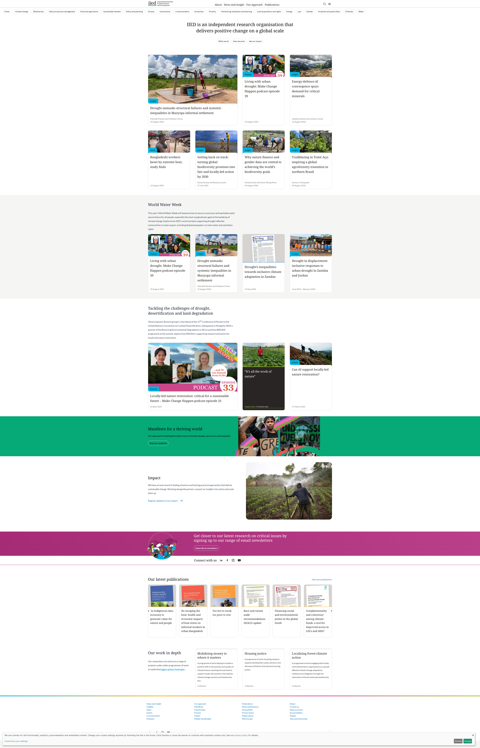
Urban (7, 11)
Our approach (254, 4)
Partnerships (199, 710)
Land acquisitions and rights (269, 11)
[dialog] (238, 739)
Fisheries (349, 11)
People (293, 716)
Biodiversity (38, 11)
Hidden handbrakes (202, 719)
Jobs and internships (299, 719)
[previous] (148, 610)
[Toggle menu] (329, 3)
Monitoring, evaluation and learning (236, 11)
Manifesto (198, 707)
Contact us (294, 707)
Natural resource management (62, 11)
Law (299, 11)
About (218, 4)
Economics (199, 11)
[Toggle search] (324, 3)
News (148, 710)
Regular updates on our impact (163, 500)
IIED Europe (247, 719)
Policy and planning (134, 11)
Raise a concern (296, 710)
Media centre (247, 716)
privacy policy (241, 735)
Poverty (212, 11)
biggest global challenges (172, 669)
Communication (182, 11)
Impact (197, 716)
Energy (289, 11)
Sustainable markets (112, 11)
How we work (239, 41)
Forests (151, 11)
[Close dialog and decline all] (473, 734)
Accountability (296, 713)
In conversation (153, 716)
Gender (309, 11)
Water (361, 11)
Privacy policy (248, 713)
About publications (250, 707)
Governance (165, 11)
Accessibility (247, 710)
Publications (272, 4)
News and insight (234, 4)
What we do (223, 41)
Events (149, 713)
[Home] (160, 3)
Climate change (21, 11)
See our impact (255, 41)
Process (197, 713)
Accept (467, 741)
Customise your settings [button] (16, 741)
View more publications (322, 579)
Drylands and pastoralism (329, 11)
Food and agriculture (89, 11)
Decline (458, 741)
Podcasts (150, 719)
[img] (331, 610)
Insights (149, 707)
